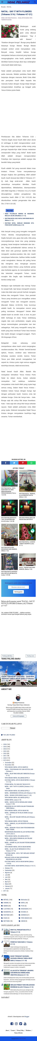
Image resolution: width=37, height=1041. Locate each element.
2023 (5, 751)
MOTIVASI (6, 921)
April (6, 882)
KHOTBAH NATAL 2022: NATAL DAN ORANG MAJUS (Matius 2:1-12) (19, 219)
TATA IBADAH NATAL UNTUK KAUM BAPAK (18, 847)
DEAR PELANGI (19, 2)
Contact (13, 1030)
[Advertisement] (18, 114)
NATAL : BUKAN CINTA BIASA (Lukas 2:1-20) (18, 795)
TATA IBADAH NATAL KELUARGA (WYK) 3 (17, 791)
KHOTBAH (6, 915)
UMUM (23, 921)
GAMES (5, 906)
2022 (5, 753)
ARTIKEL (6, 900)
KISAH (5, 918)
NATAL (23, 903)
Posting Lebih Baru (7, 656)
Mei (6, 879)
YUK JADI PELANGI (9, 735)
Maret (7, 884)
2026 (5, 744)
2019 (5, 760)
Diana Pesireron (19, 702)
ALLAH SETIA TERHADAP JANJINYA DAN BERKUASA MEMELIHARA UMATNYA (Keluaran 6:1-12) (21, 973)
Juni (6, 877)
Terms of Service (18, 1033)
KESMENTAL (7, 912)
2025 (5, 746)
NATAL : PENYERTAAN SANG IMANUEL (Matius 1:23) (27, 568)
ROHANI (23, 912)
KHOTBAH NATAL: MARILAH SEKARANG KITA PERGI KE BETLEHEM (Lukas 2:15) (19, 224)
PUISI (23, 906)
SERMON (24, 915)
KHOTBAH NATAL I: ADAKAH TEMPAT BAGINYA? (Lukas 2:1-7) (27, 543)
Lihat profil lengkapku (18, 716)
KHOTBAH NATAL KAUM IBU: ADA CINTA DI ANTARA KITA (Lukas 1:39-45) (9, 573)
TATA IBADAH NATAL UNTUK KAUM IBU (17, 810)
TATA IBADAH (25, 918)
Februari (7, 886)
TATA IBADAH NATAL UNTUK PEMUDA (16, 821)
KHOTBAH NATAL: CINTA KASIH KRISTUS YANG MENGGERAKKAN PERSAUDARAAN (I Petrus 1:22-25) (8, 491)
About (7, 1030)
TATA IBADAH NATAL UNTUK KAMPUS (16, 767)
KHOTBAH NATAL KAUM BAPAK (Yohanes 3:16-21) (20, 866)
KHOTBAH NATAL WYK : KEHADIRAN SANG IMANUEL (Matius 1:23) (9, 549)
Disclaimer (28, 1030)
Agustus (7, 872)
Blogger (26, 1016)
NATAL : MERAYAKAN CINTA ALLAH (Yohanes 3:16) (20, 793)
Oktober (7, 868)
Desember (8, 762)
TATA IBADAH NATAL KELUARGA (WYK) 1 (17, 836)
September (8, 870)
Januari (7, 888)
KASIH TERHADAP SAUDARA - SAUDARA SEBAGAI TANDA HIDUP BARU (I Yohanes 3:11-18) (18, 679)
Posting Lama (30, 656)
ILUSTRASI (6, 909)
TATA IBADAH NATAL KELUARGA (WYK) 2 (17, 797)
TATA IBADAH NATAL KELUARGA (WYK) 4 (17, 778)
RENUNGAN (24, 909)
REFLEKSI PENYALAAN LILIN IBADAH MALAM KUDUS (27, 518)
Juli (6, 875)
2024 (5, 749)
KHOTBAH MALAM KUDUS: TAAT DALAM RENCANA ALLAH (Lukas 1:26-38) (9, 519)
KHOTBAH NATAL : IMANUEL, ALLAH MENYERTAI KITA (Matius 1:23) (27, 495)
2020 (5, 758)
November (8, 765)
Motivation (24, 900)
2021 (5, 756)
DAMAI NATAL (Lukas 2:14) (13, 800)
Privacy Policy (20, 1030)
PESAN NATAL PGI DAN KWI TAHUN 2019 (17, 784)
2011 (5, 891)
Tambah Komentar (6, 20)
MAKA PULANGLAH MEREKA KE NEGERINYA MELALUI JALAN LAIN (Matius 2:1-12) (19, 214)
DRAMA (5, 903)
